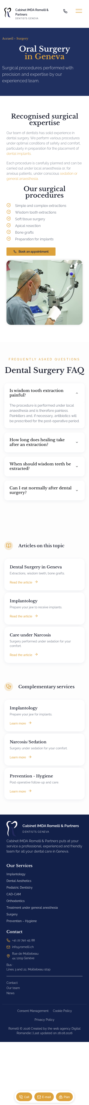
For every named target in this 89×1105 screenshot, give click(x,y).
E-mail (46, 1097)
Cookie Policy (62, 1011)
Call (26, 1097)
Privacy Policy (44, 1019)
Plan (67, 1097)
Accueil (7, 38)
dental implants (18, 154)
